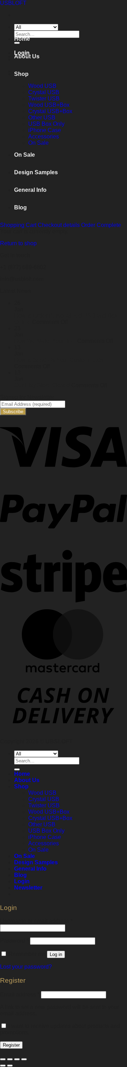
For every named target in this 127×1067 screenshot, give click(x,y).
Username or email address (36, 921)
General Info (30, 190)
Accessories (43, 136)
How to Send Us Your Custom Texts (58, 360)
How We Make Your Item (45, 341)
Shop (21, 74)
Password (14, 941)
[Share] (10, 1059)
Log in (56, 954)
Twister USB (44, 99)
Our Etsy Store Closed (42, 385)
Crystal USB (43, 92)
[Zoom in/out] (24, 1059)
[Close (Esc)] (3, 1059)
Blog (20, 207)
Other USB (41, 118)
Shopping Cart (19, 225)
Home (22, 39)
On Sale (38, 143)
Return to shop (18, 243)
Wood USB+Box (48, 105)
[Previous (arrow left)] (3, 1066)
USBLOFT (13, 3)
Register (11, 1045)
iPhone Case (44, 130)
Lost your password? (26, 967)
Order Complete (101, 225)
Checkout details (59, 225)
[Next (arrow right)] (10, 1066)
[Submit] (17, 769)
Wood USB (42, 86)
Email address (20, 994)
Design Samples (36, 172)
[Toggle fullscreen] (17, 1059)
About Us (27, 56)
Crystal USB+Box (50, 111)
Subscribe (13, 411)
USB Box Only (46, 124)
